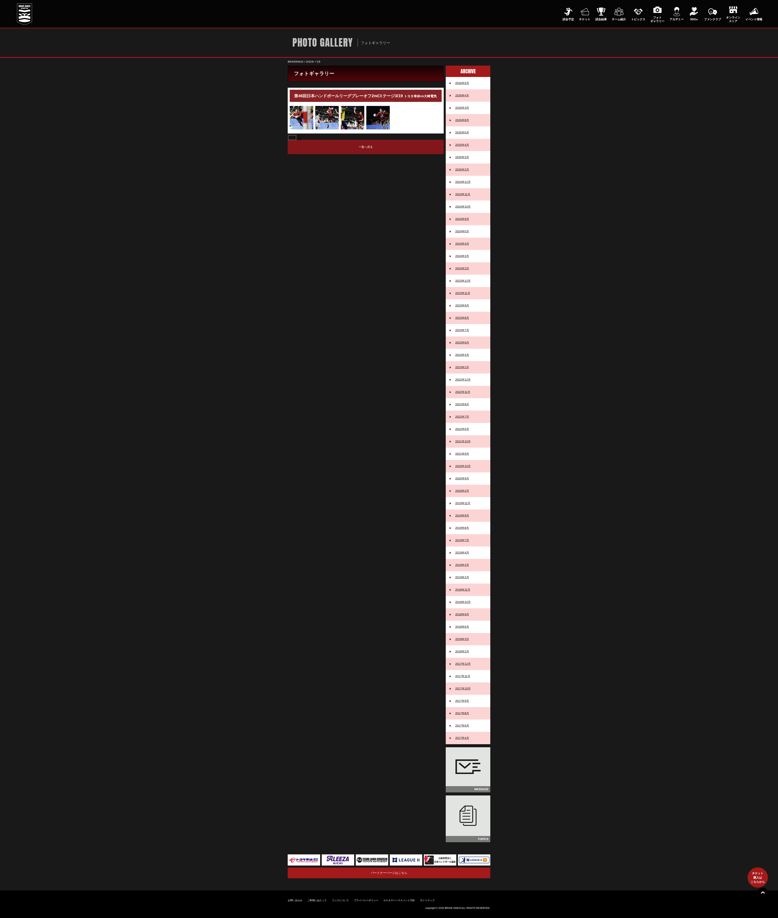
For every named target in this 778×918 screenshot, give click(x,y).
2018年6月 (462, 626)
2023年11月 (462, 293)
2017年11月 (462, 676)
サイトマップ (427, 900)
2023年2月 (462, 367)
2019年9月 (462, 515)
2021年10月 (463, 441)
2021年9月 (462, 453)
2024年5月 (462, 231)
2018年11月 (462, 589)
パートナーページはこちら (389, 872)
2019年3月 (462, 565)
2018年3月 (462, 639)
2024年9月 (462, 219)
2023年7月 (462, 330)
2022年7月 (462, 416)
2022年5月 (462, 429)
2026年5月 (462, 83)
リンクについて (340, 900)
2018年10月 (463, 602)
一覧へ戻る (366, 146)
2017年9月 (462, 700)
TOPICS (483, 839)
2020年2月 (462, 490)
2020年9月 (462, 478)
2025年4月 (462, 144)
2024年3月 (462, 256)
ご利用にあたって (317, 900)
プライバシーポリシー (366, 900)
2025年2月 (462, 169)
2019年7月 (462, 540)
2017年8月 (462, 713)
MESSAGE (481, 789)
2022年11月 (462, 392)
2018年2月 (462, 651)
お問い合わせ (295, 900)
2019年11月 (462, 503)
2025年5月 (462, 132)
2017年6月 (462, 725)
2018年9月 (462, 614)
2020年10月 (463, 466)
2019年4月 (462, 552)
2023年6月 (462, 342)
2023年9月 (462, 305)
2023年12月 (463, 280)
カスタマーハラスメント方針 (399, 900)
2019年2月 (462, 577)
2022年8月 (462, 404)
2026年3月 (462, 107)
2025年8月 (462, 120)
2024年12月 (463, 182)
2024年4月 (462, 243)
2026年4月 (462, 95)
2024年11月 (462, 194)
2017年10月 (463, 688)
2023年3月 (462, 355)
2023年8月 (462, 317)
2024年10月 (463, 206)
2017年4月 (462, 738)
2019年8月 (462, 527)
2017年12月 (463, 663)
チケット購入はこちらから (758, 877)
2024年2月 (462, 268)
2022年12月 (463, 379)
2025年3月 (462, 157)
